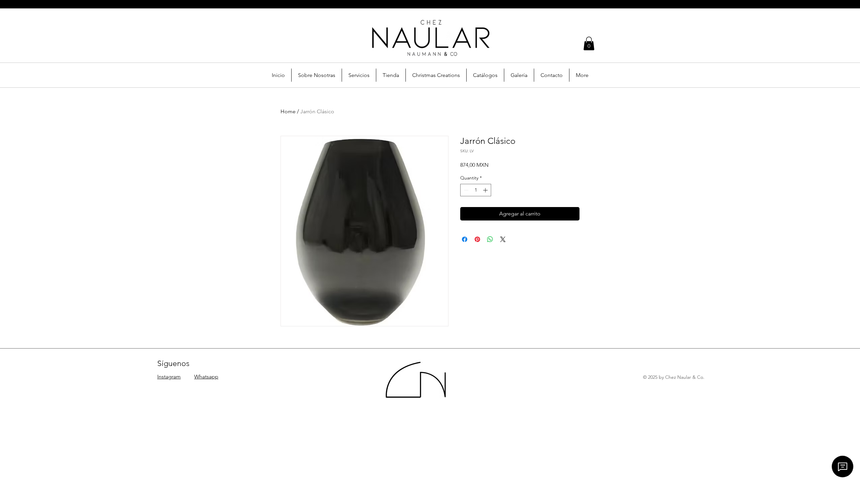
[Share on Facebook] (465, 239)
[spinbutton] (476, 190)
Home (288, 111)
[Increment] (486, 190)
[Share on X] (503, 239)
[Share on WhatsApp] (490, 239)
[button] (589, 43)
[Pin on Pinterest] (477, 239)
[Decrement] (465, 190)
